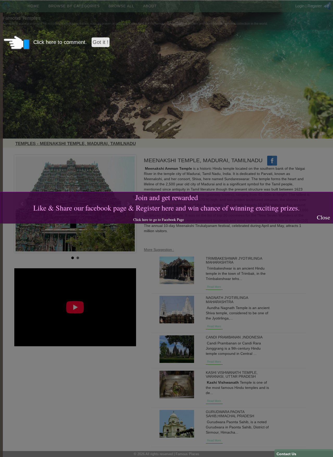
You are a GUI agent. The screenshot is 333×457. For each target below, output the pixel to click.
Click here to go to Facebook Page (158, 219)
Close (323, 217)
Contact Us (286, 454)
